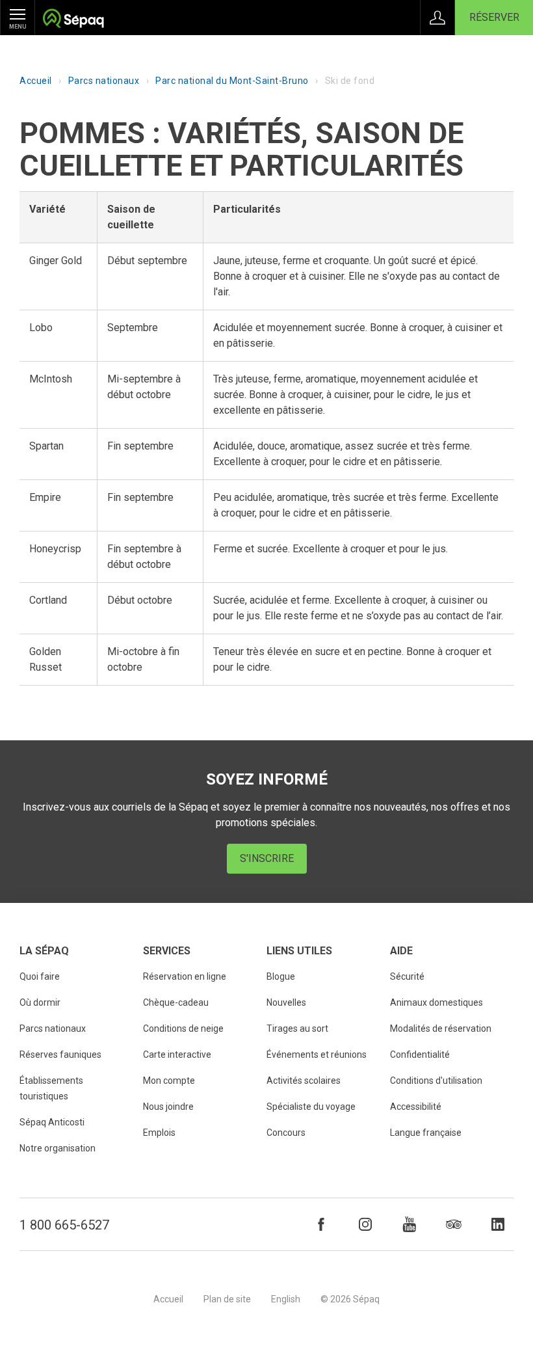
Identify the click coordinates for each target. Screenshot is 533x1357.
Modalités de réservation (440, 1028)
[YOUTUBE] (409, 1224)
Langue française (426, 1132)
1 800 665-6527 (64, 1225)
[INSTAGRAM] (365, 1224)
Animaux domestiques (436, 1002)
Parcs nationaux (104, 80)
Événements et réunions (316, 1054)
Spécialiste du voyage (311, 1106)
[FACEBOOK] (321, 1224)
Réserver (494, 17)
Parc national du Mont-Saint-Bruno (232, 80)
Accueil (36, 80)
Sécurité (407, 976)
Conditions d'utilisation (436, 1080)
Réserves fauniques (60, 1054)
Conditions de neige (183, 1028)
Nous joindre (168, 1106)
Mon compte (169, 1080)
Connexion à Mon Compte (437, 17)
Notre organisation (58, 1148)
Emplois (159, 1132)
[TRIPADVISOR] (453, 1224)
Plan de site (227, 1299)
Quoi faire (40, 976)
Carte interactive (177, 1054)
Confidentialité (420, 1054)
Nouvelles (286, 1002)
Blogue (280, 976)
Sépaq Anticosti (52, 1122)
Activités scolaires (303, 1080)
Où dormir (40, 1002)
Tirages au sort (297, 1028)
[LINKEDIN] (498, 1224)
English (285, 1299)
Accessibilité (415, 1106)
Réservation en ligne (184, 976)
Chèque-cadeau (176, 1002)
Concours (286, 1132)
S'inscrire (267, 858)
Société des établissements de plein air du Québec (73, 19)
